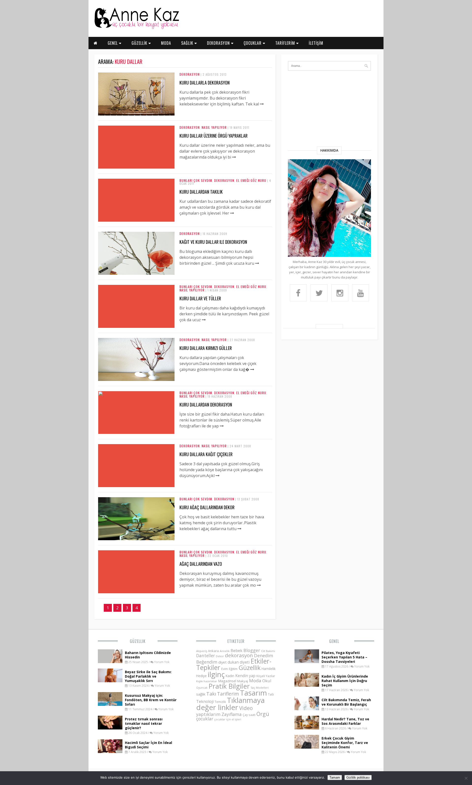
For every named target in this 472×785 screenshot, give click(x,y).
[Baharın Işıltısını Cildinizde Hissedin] (110, 661)
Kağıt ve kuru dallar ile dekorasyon (213, 242)
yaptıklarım (208, 714)
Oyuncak (201, 687)
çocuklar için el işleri (227, 719)
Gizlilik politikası (358, 777)
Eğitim (233, 669)
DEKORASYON (219, 43)
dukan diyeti (239, 662)
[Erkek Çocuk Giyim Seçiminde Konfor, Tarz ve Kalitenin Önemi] (307, 747)
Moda (255, 680)
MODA (166, 43)
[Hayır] (465, 778)
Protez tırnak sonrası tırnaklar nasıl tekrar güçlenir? (143, 723)
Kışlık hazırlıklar (206, 681)
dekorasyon (239, 655)
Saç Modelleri (260, 687)
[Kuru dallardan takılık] (232, 213)
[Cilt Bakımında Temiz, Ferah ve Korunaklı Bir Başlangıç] (307, 709)
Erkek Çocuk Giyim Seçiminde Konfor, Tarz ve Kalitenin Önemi (345, 742)
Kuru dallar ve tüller (200, 298)
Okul (266, 680)
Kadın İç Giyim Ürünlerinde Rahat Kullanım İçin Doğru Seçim (345, 680)
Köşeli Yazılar (265, 676)
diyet (222, 662)
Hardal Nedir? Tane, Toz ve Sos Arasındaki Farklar (345, 721)
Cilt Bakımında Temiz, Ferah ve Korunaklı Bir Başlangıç (346, 702)
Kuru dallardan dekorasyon (205, 404)
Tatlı (271, 694)
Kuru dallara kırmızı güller (205, 348)
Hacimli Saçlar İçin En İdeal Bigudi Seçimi (148, 744)
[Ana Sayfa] (136, 28)
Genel (334, 641)
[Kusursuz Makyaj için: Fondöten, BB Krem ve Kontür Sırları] (110, 704)
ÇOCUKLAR (253, 43)
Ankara (213, 651)
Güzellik (138, 641)
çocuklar (204, 719)
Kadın (230, 675)
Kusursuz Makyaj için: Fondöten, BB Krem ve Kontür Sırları (151, 700)
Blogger (251, 650)
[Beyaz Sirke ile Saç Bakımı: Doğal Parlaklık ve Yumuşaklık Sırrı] (110, 680)
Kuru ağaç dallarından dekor (207, 507)
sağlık (200, 694)
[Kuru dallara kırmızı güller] (136, 379)
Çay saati (249, 715)
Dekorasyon (189, 74)
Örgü (262, 713)
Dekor (220, 656)
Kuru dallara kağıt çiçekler (206, 454)
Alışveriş (201, 651)
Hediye (201, 675)
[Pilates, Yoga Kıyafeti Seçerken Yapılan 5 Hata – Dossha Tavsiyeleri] (307, 661)
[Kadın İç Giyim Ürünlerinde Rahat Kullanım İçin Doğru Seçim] (307, 685)
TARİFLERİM (285, 43)
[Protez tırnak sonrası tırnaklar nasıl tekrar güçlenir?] (110, 728)
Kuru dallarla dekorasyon (204, 82)
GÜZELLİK (140, 43)
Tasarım (253, 693)
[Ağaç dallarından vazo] (259, 585)
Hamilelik (269, 668)
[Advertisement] (329, 109)
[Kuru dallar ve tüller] (204, 319)
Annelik (225, 651)
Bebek (236, 650)
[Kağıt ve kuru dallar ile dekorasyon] (136, 273)
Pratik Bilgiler (229, 686)
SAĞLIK (187, 43)
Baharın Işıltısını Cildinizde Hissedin (148, 654)
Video (246, 708)
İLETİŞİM (316, 43)
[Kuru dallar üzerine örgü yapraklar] (234, 157)
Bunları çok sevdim (195, 180)
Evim (224, 669)
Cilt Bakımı (268, 651)
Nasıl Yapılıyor (214, 127)
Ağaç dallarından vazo (200, 564)
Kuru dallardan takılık (201, 192)
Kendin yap (245, 675)
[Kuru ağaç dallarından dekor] (136, 538)
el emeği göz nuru (251, 180)
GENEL (113, 43)
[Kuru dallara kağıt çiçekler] (218, 475)
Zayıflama (231, 714)
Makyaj (242, 681)
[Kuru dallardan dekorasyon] (136, 432)
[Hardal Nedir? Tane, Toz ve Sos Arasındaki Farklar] (307, 728)
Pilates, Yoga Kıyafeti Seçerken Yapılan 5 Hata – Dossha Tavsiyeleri (344, 657)
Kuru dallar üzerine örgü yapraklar (213, 135)
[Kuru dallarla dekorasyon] (136, 114)
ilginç (216, 674)
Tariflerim (228, 693)
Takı (211, 693)
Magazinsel (227, 681)
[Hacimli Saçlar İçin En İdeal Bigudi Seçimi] (110, 751)
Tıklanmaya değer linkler (230, 703)
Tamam (334, 777)
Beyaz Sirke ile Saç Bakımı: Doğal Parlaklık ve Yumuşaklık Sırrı (148, 676)
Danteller (205, 655)
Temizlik (220, 702)
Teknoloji (205, 701)
